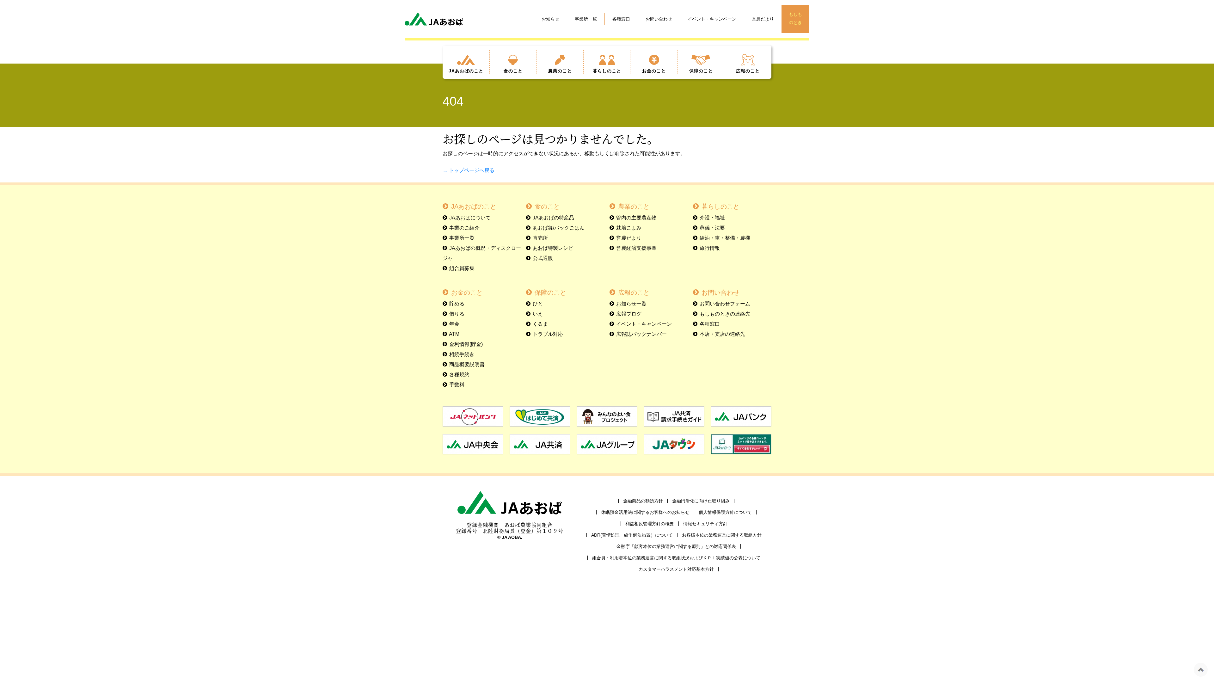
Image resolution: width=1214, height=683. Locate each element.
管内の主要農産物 (636, 217)
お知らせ (550, 19)
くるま (540, 324)
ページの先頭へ (1201, 670)
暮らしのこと (720, 206)
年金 (454, 324)
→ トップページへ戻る (468, 170)
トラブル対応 (548, 334)
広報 (748, 70)
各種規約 (459, 374)
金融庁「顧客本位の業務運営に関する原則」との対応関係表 (676, 546)
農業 (560, 70)
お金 (654, 70)
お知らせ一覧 (631, 303)
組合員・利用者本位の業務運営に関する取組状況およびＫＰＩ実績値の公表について (676, 557)
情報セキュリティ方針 (705, 523)
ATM (454, 334)
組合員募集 (462, 268)
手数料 (456, 384)
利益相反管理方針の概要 (649, 523)
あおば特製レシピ (553, 248)
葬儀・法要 (712, 228)
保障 (701, 70)
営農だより (763, 19)
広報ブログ (628, 314)
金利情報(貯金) (466, 344)
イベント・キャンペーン (712, 19)
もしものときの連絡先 (725, 314)
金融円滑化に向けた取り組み (701, 500)
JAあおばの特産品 (553, 217)
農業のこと (634, 206)
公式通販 (543, 258)
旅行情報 (710, 248)
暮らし (607, 70)
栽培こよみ (628, 228)
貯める (456, 303)
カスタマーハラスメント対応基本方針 (676, 569)
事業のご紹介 (464, 228)
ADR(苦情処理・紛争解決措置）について (632, 535)
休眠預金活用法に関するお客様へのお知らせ (645, 512)
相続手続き (462, 354)
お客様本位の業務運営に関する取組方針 (722, 535)
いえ (538, 314)
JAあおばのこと (473, 206)
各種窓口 (621, 19)
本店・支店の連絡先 (722, 334)
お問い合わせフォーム (725, 303)
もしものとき (795, 18)
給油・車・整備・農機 (725, 238)
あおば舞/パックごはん (559, 228)
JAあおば (466, 70)
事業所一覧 (586, 19)
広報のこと (634, 292)
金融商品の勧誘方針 (643, 500)
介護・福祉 (712, 217)
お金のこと (467, 292)
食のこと (547, 206)
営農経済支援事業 (636, 248)
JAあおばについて (470, 217)
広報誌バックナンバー (641, 334)
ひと (538, 303)
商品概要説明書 (467, 364)
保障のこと (550, 292)
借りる (456, 314)
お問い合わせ (659, 19)
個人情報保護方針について (725, 512)
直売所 (540, 238)
